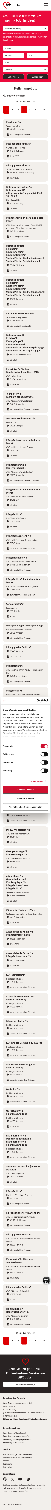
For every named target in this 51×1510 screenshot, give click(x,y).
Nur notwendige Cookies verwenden (25, 807)
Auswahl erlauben (25, 798)
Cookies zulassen (26, 790)
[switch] (44, 754)
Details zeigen (36, 781)
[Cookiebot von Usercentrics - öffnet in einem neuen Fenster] (36, 701)
